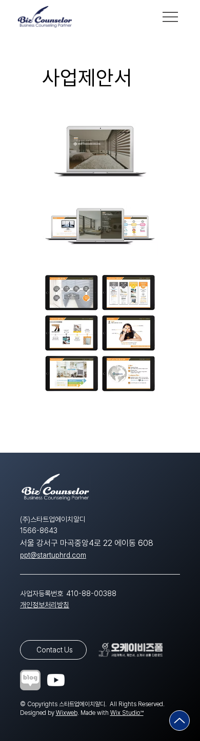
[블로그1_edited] (30, 680)
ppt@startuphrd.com (53, 555)
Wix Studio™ (127, 712)
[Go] (179, 720)
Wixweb (66, 712)
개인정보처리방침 (44, 605)
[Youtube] (56, 680)
